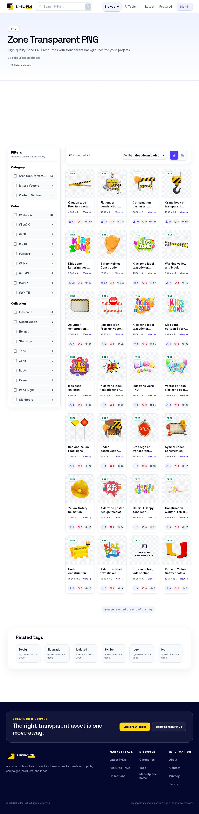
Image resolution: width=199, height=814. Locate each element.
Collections (117, 776)
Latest (149, 6)
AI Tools (130, 6)
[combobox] (63, 6)
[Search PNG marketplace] (88, 7)
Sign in (184, 6)
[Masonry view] (182, 155)
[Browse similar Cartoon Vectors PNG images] (152, 236)
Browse (110, 6)
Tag (14, 28)
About (173, 759)
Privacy (174, 776)
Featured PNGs (120, 767)
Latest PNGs (118, 759)
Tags (142, 767)
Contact (174, 767)
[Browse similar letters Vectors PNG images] (88, 236)
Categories (147, 759)
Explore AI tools (134, 726)
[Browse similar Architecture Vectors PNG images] (88, 175)
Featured (165, 6)
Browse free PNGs (169, 726)
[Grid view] (174, 155)
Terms (173, 784)
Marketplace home (148, 776)
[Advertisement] (99, 110)
